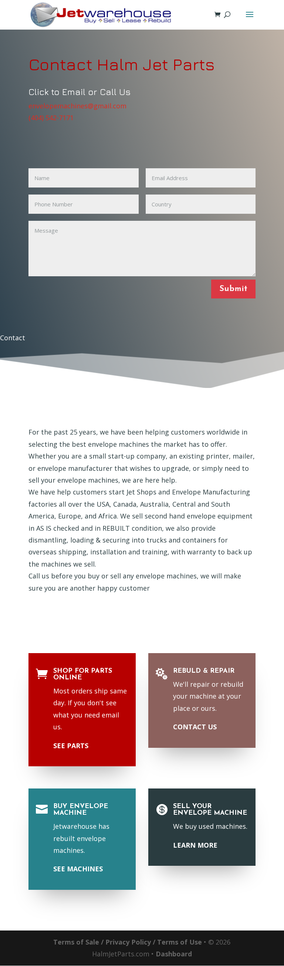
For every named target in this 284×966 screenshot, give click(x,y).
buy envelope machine (80, 810)
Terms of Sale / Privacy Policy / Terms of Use (127, 942)
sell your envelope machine (210, 810)
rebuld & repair (203, 671)
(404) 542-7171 (51, 117)
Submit (233, 289)
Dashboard (174, 953)
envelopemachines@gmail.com (77, 105)
